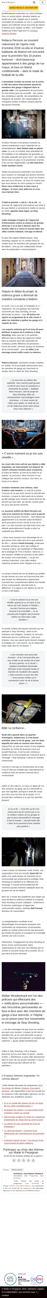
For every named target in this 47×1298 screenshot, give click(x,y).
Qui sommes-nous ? (28, 1292)
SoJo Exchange (32, 1183)
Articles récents (17, 1170)
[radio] (14, 1160)
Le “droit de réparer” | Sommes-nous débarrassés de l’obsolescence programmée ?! (24, 1134)
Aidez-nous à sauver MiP (23, 8)
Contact (5, 1295)
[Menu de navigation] (42, 2)
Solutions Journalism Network (28, 1173)
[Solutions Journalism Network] (7, 1181)
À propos (6, 1170)
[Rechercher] (34, 2)
